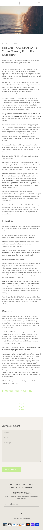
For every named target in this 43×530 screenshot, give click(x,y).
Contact (31, 484)
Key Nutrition (26, 518)
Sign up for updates (22, 493)
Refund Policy (14, 487)
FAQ (24, 484)
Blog (18, 484)
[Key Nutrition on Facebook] (21, 513)
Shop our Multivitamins (17, 390)
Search (11, 484)
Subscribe (33, 503)
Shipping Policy (28, 487)
